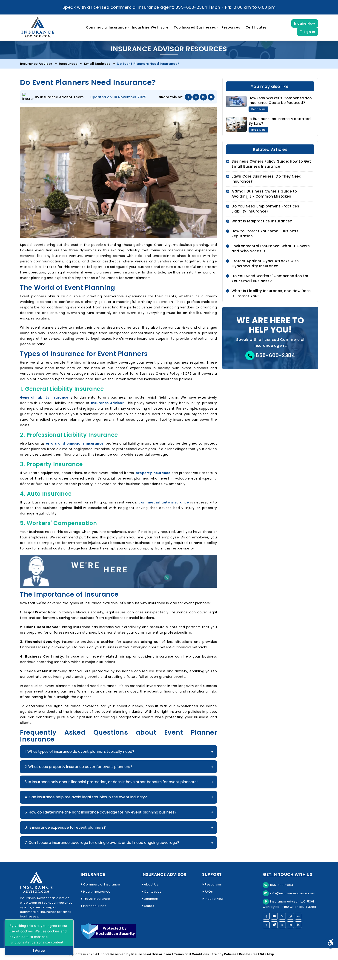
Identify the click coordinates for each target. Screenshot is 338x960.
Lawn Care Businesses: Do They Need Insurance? (266, 179)
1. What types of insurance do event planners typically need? (79, 751)
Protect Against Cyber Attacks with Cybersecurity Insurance (265, 263)
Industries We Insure (150, 27)
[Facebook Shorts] (266, 924)
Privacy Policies (224, 954)
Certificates (256, 27)
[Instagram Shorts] (290, 924)
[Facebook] (266, 916)
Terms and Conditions (191, 954)
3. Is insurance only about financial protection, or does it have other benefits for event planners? (111, 782)
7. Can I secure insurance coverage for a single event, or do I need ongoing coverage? (102, 842)
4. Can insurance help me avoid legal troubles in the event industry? (86, 797)
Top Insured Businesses (195, 27)
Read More (258, 109)
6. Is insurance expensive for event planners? (65, 827)
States (148, 906)
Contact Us (152, 891)
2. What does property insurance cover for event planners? (78, 766)
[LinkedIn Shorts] (298, 924)
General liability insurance (44, 397)
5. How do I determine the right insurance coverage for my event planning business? (101, 812)
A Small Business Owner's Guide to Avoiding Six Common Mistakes (264, 194)
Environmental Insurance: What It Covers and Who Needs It (271, 248)
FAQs (208, 891)
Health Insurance (96, 891)
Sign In (309, 31)
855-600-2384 (275, 355)
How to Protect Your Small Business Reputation (265, 234)
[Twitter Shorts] (282, 924)
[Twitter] (282, 916)
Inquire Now (304, 23)
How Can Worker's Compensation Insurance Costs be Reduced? (280, 100)
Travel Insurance (96, 899)
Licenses (150, 899)
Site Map (267, 954)
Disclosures (248, 954)
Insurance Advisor (107, 403)
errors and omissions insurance (75, 443)
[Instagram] (290, 916)
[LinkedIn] (298, 916)
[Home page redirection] (47, 882)
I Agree (39, 950)
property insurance (153, 473)
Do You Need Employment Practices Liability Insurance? (265, 209)
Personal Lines (94, 906)
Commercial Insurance (106, 27)
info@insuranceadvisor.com (292, 893)
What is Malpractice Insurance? (262, 221)
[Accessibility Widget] (330, 943)
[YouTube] (274, 916)
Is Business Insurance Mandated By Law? (280, 121)
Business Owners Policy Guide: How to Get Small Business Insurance (271, 164)
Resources (230, 27)
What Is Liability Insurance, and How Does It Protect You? (271, 293)
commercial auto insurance (164, 502)
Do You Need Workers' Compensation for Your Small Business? (270, 278)
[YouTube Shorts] (274, 924)
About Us (150, 884)
